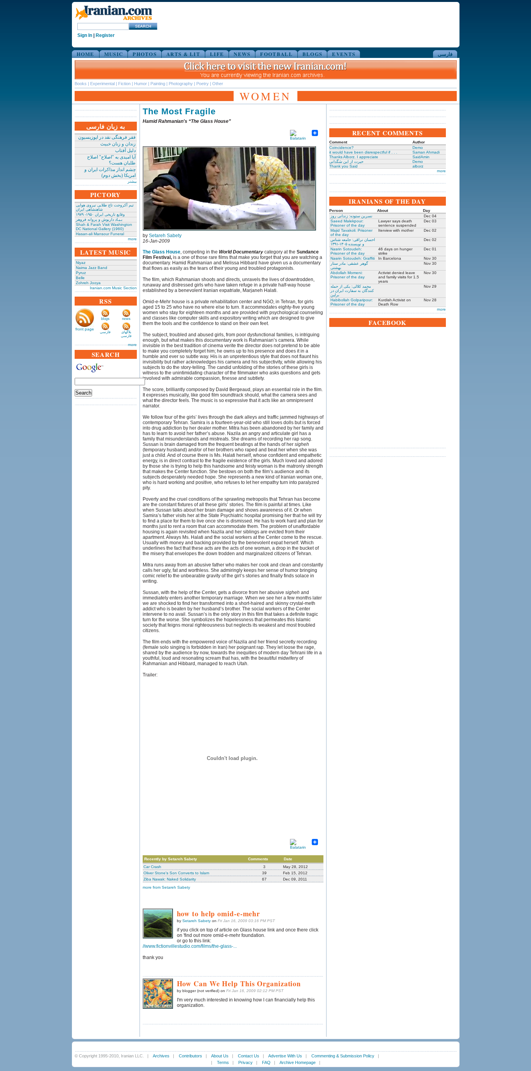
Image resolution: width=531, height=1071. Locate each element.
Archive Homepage (297, 1062)
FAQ (266, 1062)
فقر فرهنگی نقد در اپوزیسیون (107, 137)
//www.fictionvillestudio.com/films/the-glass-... (190, 946)
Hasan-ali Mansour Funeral (100, 234)
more (132, 239)
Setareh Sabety (165, 235)
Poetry (202, 83)
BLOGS (312, 54)
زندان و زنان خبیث (118, 144)
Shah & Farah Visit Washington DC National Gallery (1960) (104, 226)
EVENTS (343, 54)
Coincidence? (341, 147)
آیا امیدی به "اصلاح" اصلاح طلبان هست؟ (111, 160)
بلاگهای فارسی (126, 334)
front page (84, 329)
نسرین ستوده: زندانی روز (351, 216)
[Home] (113, 20)
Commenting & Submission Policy (342, 1056)
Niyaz (81, 262)
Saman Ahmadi (426, 152)
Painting (157, 83)
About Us (220, 1056)
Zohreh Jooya (88, 283)
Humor (140, 83)
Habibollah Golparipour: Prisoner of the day (351, 302)
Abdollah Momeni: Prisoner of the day (347, 275)
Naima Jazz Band (91, 268)
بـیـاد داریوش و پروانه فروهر (99, 219)
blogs (105, 319)
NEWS (242, 54)
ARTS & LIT (183, 54)
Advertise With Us (285, 1056)
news (126, 319)
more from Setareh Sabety (166, 887)
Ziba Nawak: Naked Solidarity (169, 879)
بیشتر (132, 181)
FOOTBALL (276, 54)
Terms (223, 1062)
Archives (161, 1056)
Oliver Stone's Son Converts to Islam (176, 873)
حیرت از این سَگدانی (346, 161)
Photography (181, 83)
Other (217, 83)
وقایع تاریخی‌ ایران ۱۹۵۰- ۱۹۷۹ (100, 214)
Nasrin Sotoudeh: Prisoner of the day (347, 251)
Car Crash (152, 867)
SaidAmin (421, 157)
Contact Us (248, 1056)
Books (81, 83)
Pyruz (81, 273)
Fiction (124, 83)
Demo (417, 147)
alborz (417, 166)
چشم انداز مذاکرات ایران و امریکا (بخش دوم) (110, 172)
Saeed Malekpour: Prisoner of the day (347, 223)
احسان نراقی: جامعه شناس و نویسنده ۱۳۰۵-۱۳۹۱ (352, 242)
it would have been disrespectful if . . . (363, 152)
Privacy (245, 1062)
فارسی (445, 54)
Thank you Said (343, 166)
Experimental (102, 83)
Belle (80, 278)
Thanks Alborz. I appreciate (353, 157)
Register (105, 35)
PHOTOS (145, 54)
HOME (85, 54)
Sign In (84, 35)
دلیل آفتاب (125, 150)
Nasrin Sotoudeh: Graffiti (352, 258)
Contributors (190, 1056)
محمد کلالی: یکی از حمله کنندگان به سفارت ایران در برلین (352, 290)
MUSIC (113, 54)
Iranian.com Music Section (113, 288)
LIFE (217, 54)
